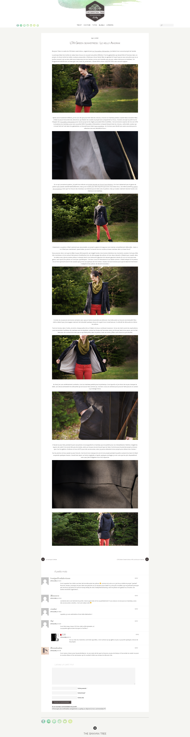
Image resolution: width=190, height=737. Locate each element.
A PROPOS (110, 25)
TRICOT (79, 25)
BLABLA (101, 25)
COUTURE (87, 25)
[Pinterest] (27, 26)
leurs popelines (99, 126)
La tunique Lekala (49, 559)
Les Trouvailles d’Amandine (100, 51)
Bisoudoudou (56, 648)
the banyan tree (95, 733)
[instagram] (34, 26)
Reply (136, 578)
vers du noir (109, 59)
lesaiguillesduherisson (60, 578)
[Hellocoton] (24, 26)
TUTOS (94, 25)
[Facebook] (17, 26)
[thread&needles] (31, 26)
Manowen (54, 596)
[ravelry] (21, 26)
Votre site (81, 697)
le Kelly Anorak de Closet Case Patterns (100, 184)
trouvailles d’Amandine (67, 122)
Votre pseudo (82, 688)
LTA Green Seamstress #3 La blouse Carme (132, 559)
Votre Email (81, 693)
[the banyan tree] (95, 21)
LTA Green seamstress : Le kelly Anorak (95, 43)
